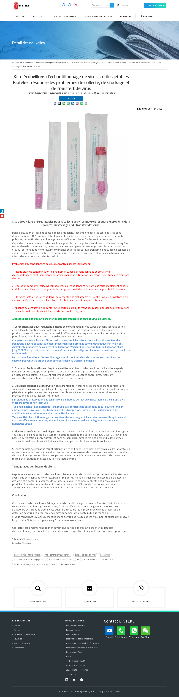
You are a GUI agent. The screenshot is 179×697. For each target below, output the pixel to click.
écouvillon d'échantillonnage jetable (29, 559)
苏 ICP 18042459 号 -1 (113, 691)
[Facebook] (63, 4)
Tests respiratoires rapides (77, 625)
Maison (16, 625)
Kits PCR (69, 656)
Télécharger (18, 647)
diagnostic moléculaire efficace (27, 555)
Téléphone (121, 637)
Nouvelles (17, 639)
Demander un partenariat (24, 634)
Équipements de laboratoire (77, 670)
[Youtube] (75, 4)
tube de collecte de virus (85, 555)
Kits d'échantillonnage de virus (57, 555)
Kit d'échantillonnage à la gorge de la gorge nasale (35, 564)
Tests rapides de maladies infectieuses (82, 643)
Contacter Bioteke (154, 5)
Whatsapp (134, 637)
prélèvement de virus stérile (60, 559)
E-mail (109, 637)
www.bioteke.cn (32, 539)
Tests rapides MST (74, 634)
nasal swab (105, 555)
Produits (17, 630)
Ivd (78, 559)
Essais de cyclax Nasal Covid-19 (97, 559)
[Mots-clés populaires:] (112, 5)
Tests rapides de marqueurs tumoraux (82, 647)
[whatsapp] (82, 680)
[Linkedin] (69, 4)
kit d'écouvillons (68, 564)
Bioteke (111, 93)
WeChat (145, 637)
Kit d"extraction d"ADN (75, 661)
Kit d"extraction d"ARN (75, 665)
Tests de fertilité (73, 630)
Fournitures (71, 674)
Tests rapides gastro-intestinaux (79, 639)
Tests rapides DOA (74, 652)
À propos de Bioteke (22, 643)
